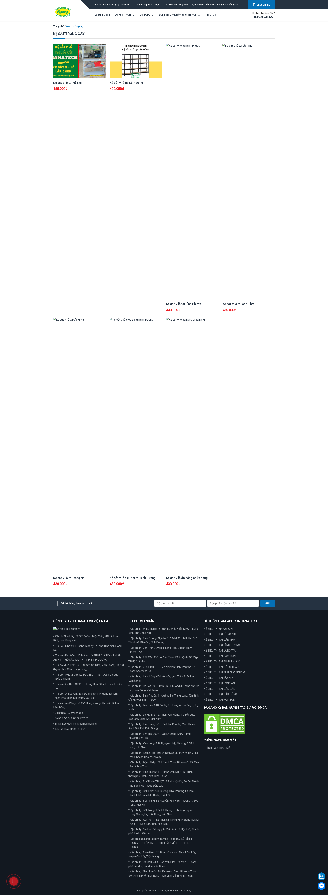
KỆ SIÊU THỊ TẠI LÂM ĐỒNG (220, 656)
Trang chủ (58, 26)
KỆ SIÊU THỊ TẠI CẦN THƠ (219, 639)
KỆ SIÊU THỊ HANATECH (218, 628)
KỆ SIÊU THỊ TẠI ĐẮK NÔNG (220, 694)
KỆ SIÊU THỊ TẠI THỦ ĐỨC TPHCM (224, 672)
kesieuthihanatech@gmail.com (112, 4)
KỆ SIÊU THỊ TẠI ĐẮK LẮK (219, 688)
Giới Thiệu (102, 15)
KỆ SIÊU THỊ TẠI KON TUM (219, 699)
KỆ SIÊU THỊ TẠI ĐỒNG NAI (220, 634)
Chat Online (263, 4)
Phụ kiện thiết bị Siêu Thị (178, 15)
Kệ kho (145, 15)
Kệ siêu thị (123, 15)
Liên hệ (211, 15)
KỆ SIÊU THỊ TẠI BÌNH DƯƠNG (222, 645)
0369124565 (263, 17)
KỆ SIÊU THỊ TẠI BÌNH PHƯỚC (222, 661)
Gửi (267, 603)
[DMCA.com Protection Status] (225, 723)
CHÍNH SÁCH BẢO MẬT (218, 748)
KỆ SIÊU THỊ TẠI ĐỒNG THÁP (221, 667)
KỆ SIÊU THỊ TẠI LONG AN (219, 683)
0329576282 (81, 718)
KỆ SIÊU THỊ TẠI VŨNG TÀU (220, 650)
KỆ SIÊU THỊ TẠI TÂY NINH (219, 677)
